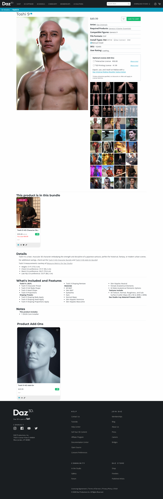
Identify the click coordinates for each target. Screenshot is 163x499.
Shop (19, 4)
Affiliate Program (77, 437)
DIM (128, 40)
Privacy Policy (107, 489)
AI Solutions (78, 4)
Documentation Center (80, 442)
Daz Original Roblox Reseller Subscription (109, 72)
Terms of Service (94, 489)
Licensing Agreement (79, 489)
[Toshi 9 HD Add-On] (38, 355)
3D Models (41, 4)
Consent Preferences (79, 452)
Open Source (76, 447)
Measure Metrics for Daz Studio (59, 263)
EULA (116, 489)
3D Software (29, 4)
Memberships (65, 4)
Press (114, 432)
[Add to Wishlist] (123, 19)
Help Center (75, 427)
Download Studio (141, 4)
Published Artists (118, 479)
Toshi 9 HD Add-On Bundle (86, 260)
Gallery (73, 473)
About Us (115, 427)
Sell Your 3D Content (79, 432)
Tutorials (74, 422)
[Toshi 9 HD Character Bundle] (28, 212)
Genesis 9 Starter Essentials (120, 28)
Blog (113, 422)
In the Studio (76, 468)
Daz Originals (102, 25)
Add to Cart (133, 19)
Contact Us (75, 416)
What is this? (134, 61)
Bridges (115, 442)
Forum (73, 479)
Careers (115, 437)
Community (52, 4)
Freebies (115, 473)
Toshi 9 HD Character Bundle (60, 260)
